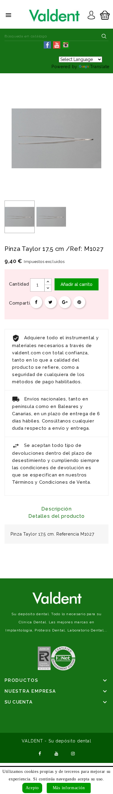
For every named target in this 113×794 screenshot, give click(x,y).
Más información (69, 788)
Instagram (72, 753)
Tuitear (51, 302)
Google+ (65, 302)
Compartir (36, 302)
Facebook (40, 753)
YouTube (56, 753)
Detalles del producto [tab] (56, 516)
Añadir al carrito (77, 284)
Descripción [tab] (56, 509)
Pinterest (79, 302)
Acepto (32, 788)
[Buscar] (103, 36)
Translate (99, 66)
